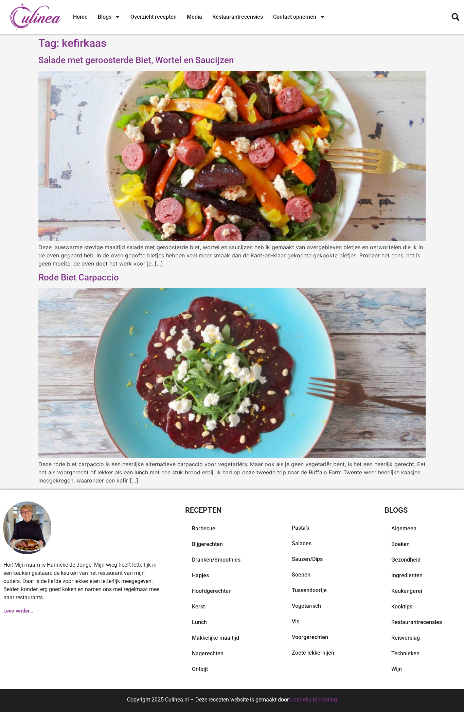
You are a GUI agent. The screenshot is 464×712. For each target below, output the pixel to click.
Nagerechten (208, 653)
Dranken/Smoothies (216, 559)
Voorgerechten (310, 637)
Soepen (301, 574)
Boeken (400, 544)
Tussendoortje (309, 590)
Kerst (198, 606)
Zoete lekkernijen (313, 653)
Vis (295, 621)
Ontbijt (200, 669)
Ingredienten (407, 575)
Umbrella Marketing (313, 699)
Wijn (396, 669)
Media (194, 17)
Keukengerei (406, 591)
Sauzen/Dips (307, 559)
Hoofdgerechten (212, 591)
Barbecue (203, 528)
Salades (301, 543)
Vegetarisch (306, 606)
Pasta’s (300, 528)
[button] (455, 17)
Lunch (199, 622)
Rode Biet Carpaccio (78, 277)
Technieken (405, 653)
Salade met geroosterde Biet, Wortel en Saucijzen (136, 60)
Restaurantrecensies (237, 17)
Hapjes (200, 575)
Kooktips (401, 606)
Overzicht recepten (153, 17)
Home (80, 17)
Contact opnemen (294, 17)
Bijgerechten (207, 544)
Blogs (104, 17)
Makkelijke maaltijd (215, 638)
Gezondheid (406, 559)
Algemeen (403, 528)
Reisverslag (405, 638)
